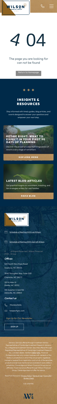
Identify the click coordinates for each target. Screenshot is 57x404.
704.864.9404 (15, 305)
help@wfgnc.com (17, 310)
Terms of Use (37, 376)
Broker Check (29, 378)
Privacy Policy (26, 376)
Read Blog (28, 196)
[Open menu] (51, 6)
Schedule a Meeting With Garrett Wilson (27, 242)
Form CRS (47, 376)
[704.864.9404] (43, 7)
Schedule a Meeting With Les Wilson (25, 232)
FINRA (33, 353)
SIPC (38, 353)
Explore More (28, 157)
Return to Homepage (28, 72)
